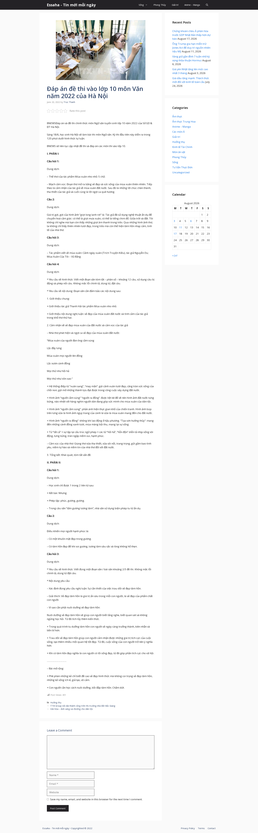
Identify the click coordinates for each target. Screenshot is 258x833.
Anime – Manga (192, 4)
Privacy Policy (188, 828)
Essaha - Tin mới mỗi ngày (71, 4)
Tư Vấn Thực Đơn (182, 167)
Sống (141, 4)
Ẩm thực (177, 116)
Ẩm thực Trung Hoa (184, 121)
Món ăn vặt (178, 152)
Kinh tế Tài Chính (182, 147)
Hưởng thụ (55, 702)
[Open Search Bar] (207, 5)
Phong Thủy (159, 4)
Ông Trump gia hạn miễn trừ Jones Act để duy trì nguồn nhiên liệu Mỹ (191, 47)
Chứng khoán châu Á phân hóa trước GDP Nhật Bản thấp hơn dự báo (191, 34)
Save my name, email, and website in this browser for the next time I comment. (96, 799)
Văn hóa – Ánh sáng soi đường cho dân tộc (71, 709)
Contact (212, 828)
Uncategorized (181, 172)
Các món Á (178, 131)
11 (180, 227)
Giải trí (175, 4)
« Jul (174, 255)
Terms (201, 828)
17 (175, 233)
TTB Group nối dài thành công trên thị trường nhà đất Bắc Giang (82, 705)
